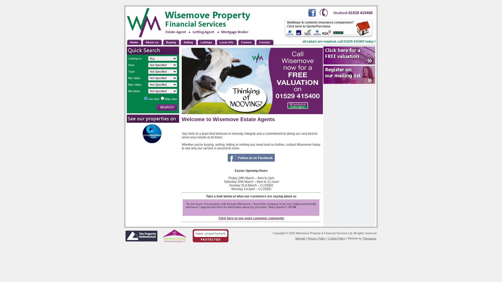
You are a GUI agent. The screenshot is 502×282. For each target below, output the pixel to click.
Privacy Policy (317, 238)
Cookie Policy (336, 238)
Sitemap (300, 238)
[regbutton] (349, 55)
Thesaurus (369, 238)
